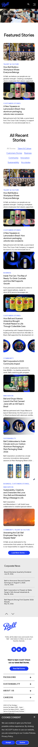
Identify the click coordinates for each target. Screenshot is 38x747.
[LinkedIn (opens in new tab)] (19, 649)
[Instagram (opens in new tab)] (13, 649)
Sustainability (13, 162)
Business (28, 153)
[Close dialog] (34, 717)
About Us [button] (8, 691)
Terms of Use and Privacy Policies (13, 711)
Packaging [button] (9, 677)
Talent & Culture (24, 149)
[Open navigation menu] (34, 4)
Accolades (25, 162)
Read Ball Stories (19, 668)
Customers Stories (14, 153)
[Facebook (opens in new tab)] (24, 649)
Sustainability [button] (11, 684)
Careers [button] (8, 697)
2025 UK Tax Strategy (10, 705)
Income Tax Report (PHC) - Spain (13, 709)
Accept (8, 742)
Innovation (25, 158)
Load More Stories (18, 553)
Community (13, 158)
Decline (22, 742)
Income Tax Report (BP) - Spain (13, 707)
